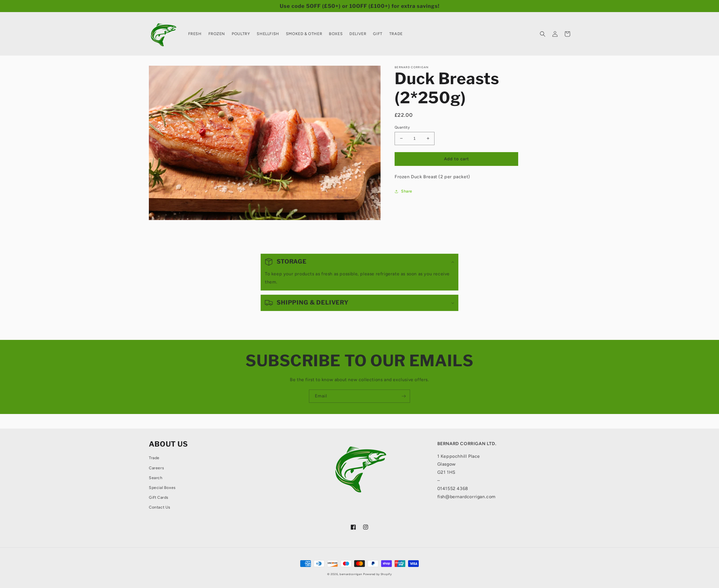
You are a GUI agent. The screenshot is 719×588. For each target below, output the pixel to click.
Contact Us (159, 507)
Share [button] (406, 191)
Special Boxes (162, 487)
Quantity (402, 127)
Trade (154, 458)
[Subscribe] (403, 396)
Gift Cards (159, 497)
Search (156, 477)
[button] (542, 34)
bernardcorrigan (351, 574)
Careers (156, 468)
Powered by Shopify (377, 574)
